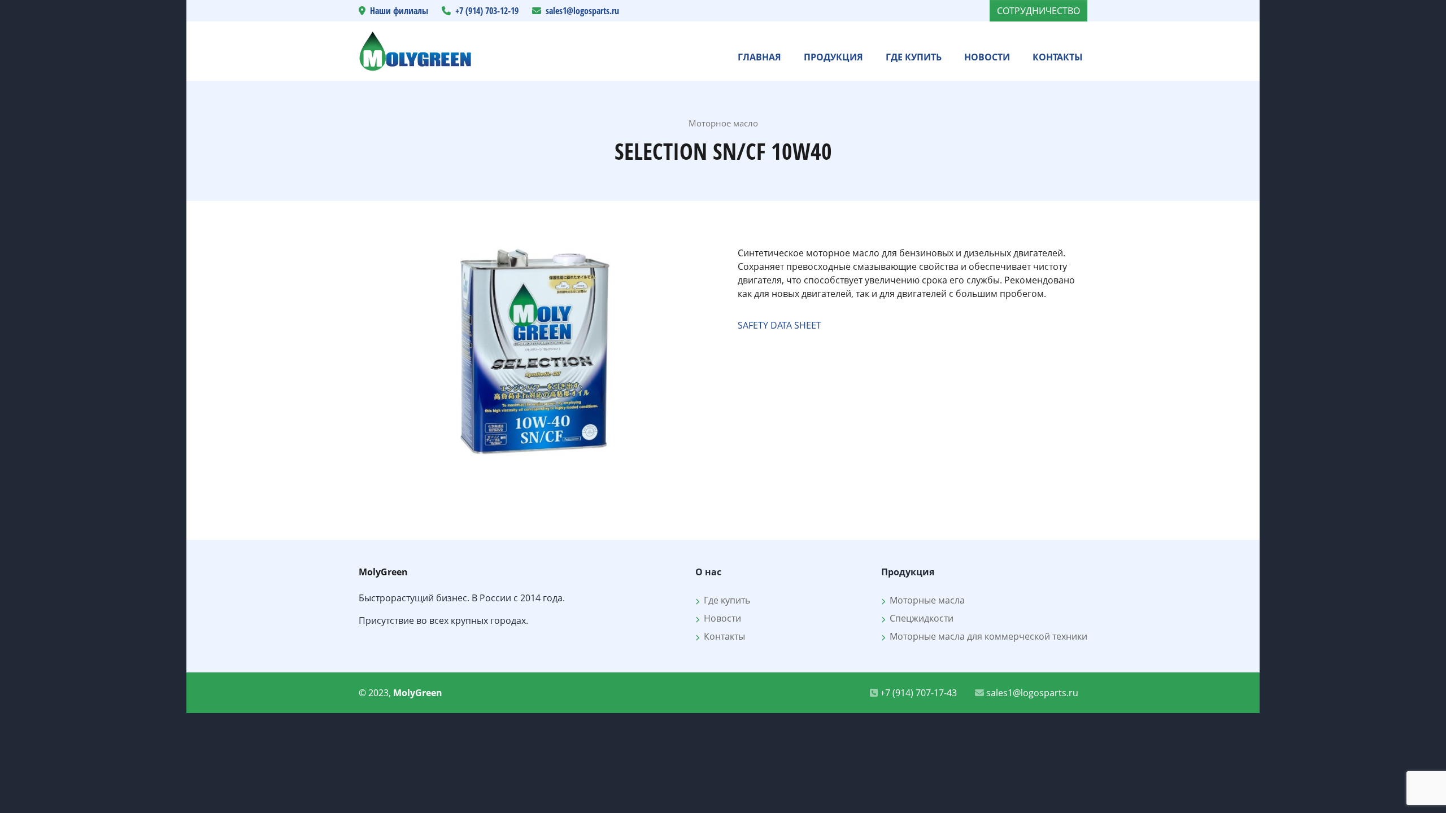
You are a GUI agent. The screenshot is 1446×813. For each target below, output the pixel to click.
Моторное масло (723, 123)
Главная (759, 57)
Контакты (1058, 57)
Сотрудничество (1038, 11)
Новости (987, 57)
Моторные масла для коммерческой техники (986, 636)
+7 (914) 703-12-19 (487, 11)
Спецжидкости (919, 618)
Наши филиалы (399, 11)
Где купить (914, 57)
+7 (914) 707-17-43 (917, 693)
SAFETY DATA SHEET (779, 325)
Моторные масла (925, 600)
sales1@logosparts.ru (582, 11)
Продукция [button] (833, 57)
